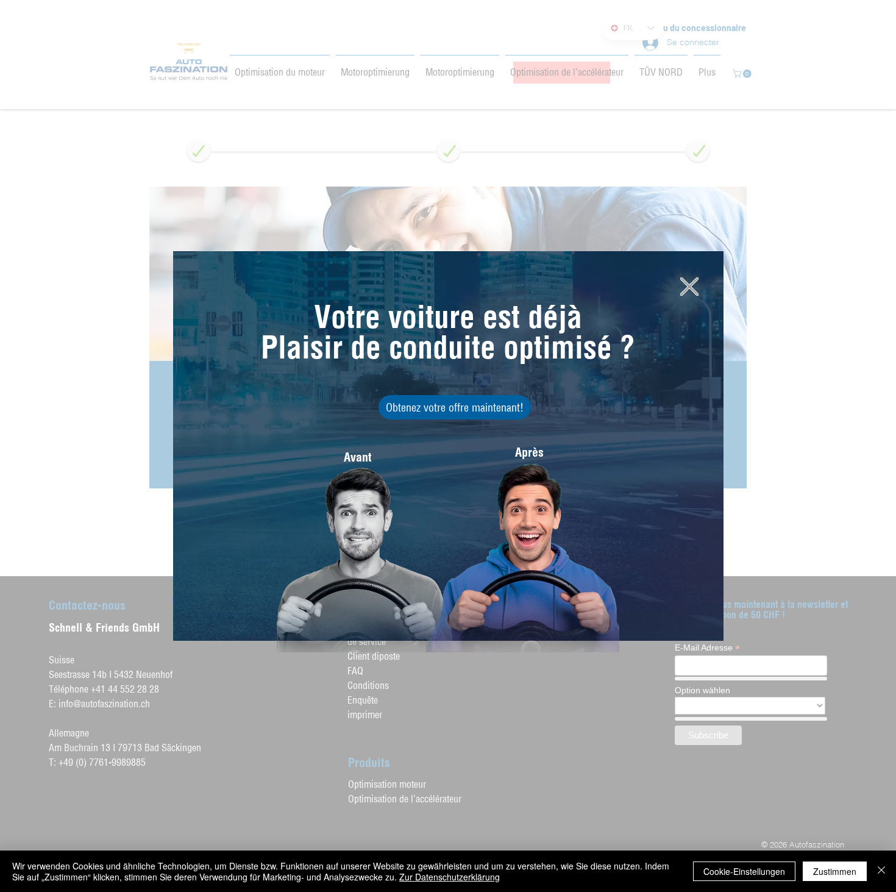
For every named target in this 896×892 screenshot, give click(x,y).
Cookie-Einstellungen (744, 871)
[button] (689, 286)
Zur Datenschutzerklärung (449, 877)
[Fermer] (881, 871)
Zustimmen (834, 871)
